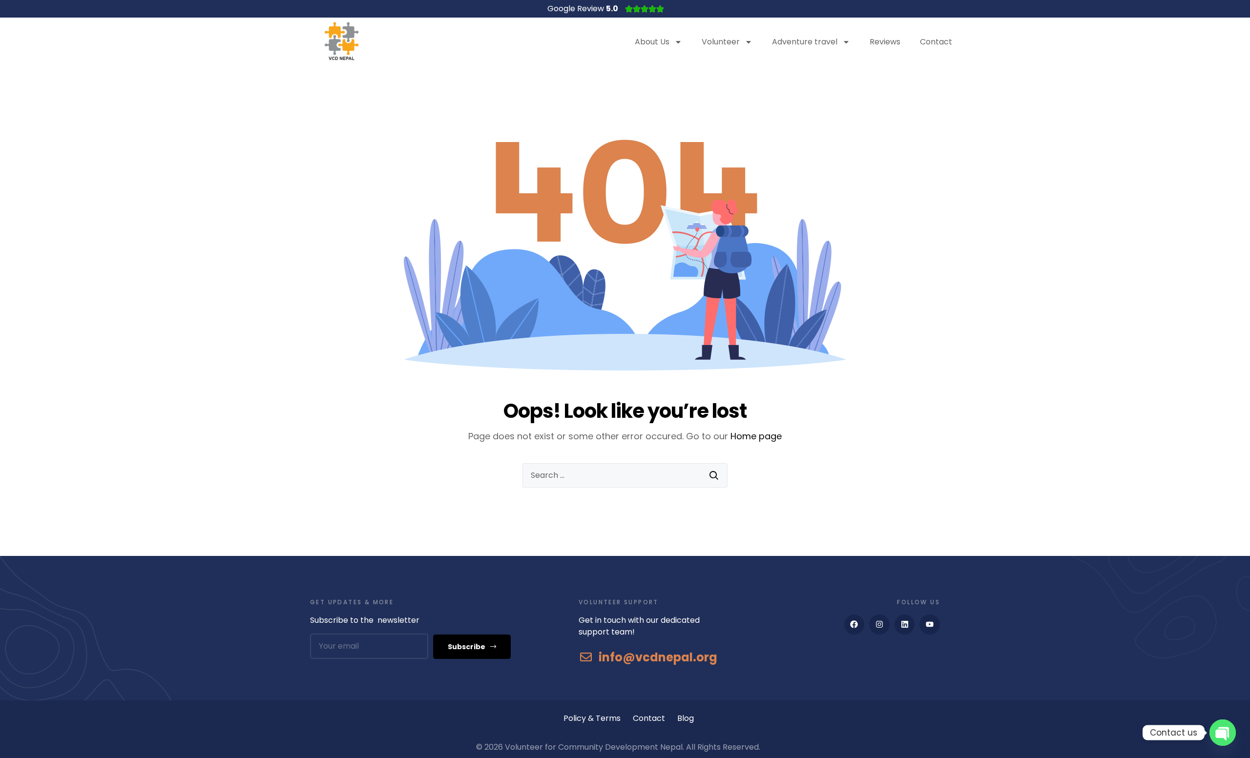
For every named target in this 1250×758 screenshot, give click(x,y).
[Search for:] (625, 475)
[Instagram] (879, 625)
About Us (652, 41)
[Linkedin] (905, 625)
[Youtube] (929, 625)
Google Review (582, 8)
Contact (936, 41)
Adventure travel (804, 41)
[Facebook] (854, 625)
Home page (756, 436)
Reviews (885, 41)
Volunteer (721, 41)
